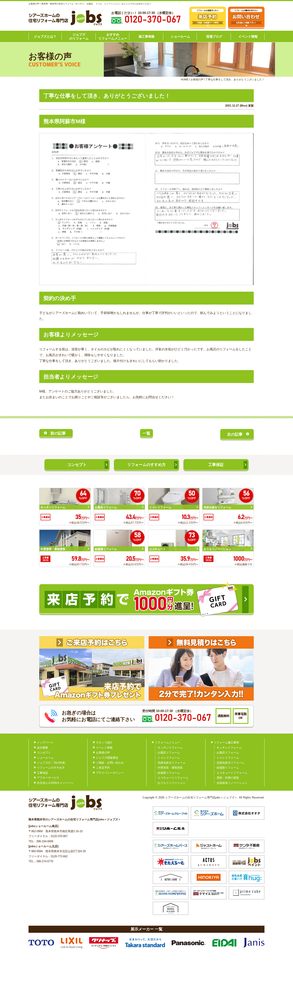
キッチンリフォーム (170, 747)
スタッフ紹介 (104, 742)
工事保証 (216, 465)
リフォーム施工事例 (226, 742)
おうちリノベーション (172, 782)
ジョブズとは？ (45, 36)
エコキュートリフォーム (173, 777)
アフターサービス (48, 777)
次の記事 (235, 434)
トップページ (45, 742)
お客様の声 (103, 752)
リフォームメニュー (167, 742)
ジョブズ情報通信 (107, 757)
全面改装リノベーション (232, 782)
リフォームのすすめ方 (146, 465)
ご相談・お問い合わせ (110, 762)
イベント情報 (248, 36)
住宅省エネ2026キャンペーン (55, 782)
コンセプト (77, 465)
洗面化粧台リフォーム (172, 762)
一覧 (146, 433)
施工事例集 (147, 36)
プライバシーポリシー (110, 772)
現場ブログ (214, 36)
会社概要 (42, 747)
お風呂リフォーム (169, 752)
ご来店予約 (103, 767)
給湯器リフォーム (169, 772)
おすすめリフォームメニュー (112, 36)
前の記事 (58, 433)
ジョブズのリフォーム (79, 36)
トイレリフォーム (169, 757)
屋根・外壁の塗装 (228, 777)
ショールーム (180, 36)
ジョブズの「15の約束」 (52, 762)
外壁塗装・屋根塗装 (170, 767)
